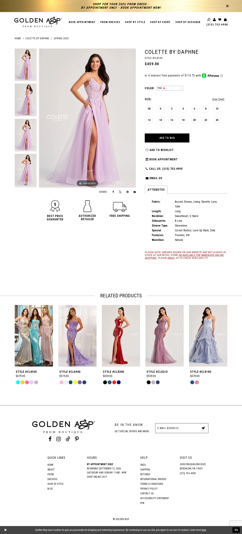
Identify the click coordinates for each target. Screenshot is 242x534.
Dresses (52, 479)
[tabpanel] (25, 66)
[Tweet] (120, 191)
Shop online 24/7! (97, 476)
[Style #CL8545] (34, 336)
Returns (145, 474)
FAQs (143, 464)
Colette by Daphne (37, 38)
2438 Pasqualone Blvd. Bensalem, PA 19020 (193, 466)
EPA (142, 503)
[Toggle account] (214, 19)
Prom (50, 474)
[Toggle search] (209, 19)
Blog (50, 488)
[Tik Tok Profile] (68, 439)
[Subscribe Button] (203, 428)
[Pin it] (127, 191)
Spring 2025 (61, 38)
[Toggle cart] (225, 19)
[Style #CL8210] (164, 336)
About (51, 469)
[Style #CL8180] (208, 336)
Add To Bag (167, 137)
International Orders (153, 479)
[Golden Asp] (38, 22)
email (171, 257)
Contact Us (147, 493)
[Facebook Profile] (50, 439)
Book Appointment (163, 159)
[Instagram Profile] (58, 439)
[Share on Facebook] (113, 191)
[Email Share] (135, 191)
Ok (236, 530)
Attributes (156, 189)
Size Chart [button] (218, 99)
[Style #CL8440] (77, 336)
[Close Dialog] (5, 530)
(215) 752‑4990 (217, 24)
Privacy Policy (149, 488)
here (204, 530)
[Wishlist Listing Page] (220, 19)
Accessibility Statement (154, 498)
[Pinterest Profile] (77, 439)
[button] (55, 217)
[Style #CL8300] (121, 336)
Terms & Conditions (151, 483)
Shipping (145, 469)
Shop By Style (55, 483)
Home (18, 38)
